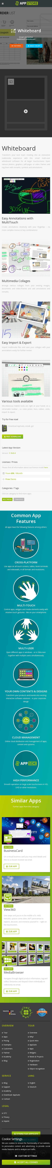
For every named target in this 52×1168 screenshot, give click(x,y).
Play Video (17, 46)
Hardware (33, 1064)
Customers (8, 1048)
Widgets (33, 1052)
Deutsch (33, 1087)
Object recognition (37, 1068)
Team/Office (19, 499)
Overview (33, 1032)
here (46, 467)
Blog (5, 1060)
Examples (7, 1044)
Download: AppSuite (12, 1095)
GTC (5, 1113)
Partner (7, 1052)
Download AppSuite (27, 1134)
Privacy (6, 1117)
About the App (35, 46)
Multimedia (7, 499)
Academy (7, 1056)
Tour (5, 1032)
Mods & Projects (36, 1056)
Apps (6, 1036)
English (32, 1083)
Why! (31, 1036)
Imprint (6, 1121)
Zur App (13, 866)
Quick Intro (34, 1040)
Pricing (6, 1040)
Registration (34, 1060)
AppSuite (33, 1044)
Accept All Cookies (27, 1162)
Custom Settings (27, 1156)
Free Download (13, 436)
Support (7, 1087)
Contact (7, 1099)
